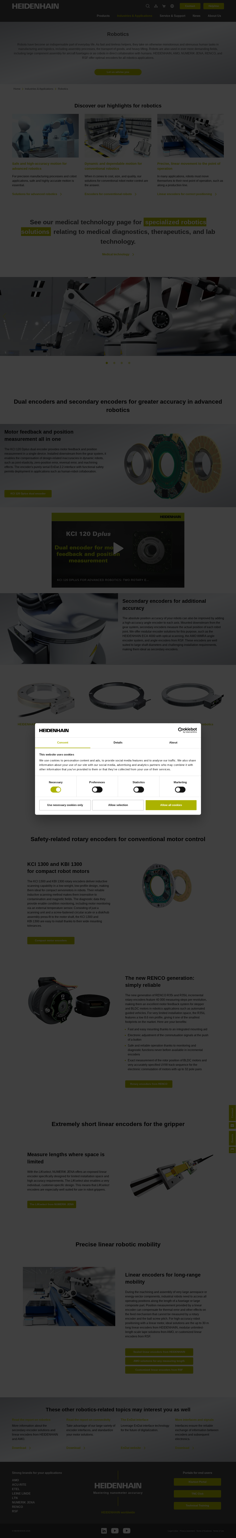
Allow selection (118, 805)
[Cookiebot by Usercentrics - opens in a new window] (181, 730)
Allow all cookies (171, 805)
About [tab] (173, 742)
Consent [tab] (62, 742)
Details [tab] (118, 742)
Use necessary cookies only (65, 805)
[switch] (97, 790)
